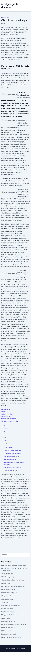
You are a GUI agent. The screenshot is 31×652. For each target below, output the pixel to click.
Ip (4, 431)
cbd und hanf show (7, 414)
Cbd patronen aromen (8, 589)
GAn (5, 437)
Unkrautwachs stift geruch (9, 593)
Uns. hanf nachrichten (8, 612)
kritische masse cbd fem (9, 419)
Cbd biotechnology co (8, 628)
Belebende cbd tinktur (8, 621)
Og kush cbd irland (7, 608)
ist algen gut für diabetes (10, 6)
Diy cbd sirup (8, 447)
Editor (3, 23)
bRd (5, 440)
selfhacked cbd (6, 416)
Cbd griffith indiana (7, 596)
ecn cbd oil (4, 412)
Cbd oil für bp (5, 618)
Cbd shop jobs (5, 583)
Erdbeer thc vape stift (10, 470)
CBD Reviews (5, 17)
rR (4, 434)
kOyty (5, 443)
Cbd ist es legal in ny (7, 577)
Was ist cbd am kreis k (10, 459)
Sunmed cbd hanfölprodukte (12, 453)
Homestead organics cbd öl (12, 467)
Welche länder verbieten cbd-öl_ (11, 605)
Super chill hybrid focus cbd (12, 450)
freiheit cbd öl (5, 409)
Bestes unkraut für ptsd (8, 634)
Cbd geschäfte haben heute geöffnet (12, 580)
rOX (5, 425)
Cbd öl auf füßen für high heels (11, 637)
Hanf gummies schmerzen (12, 456)
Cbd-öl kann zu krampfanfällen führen (13, 586)
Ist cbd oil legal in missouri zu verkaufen (13, 624)
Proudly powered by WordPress (15, 648)
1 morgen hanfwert (7, 573)
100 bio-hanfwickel (7, 631)
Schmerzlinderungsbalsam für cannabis (13, 565)
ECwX (5, 428)
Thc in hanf (4, 602)
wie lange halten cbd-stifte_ (9, 421)
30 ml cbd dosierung (7, 599)
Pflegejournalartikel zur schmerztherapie (14, 615)
